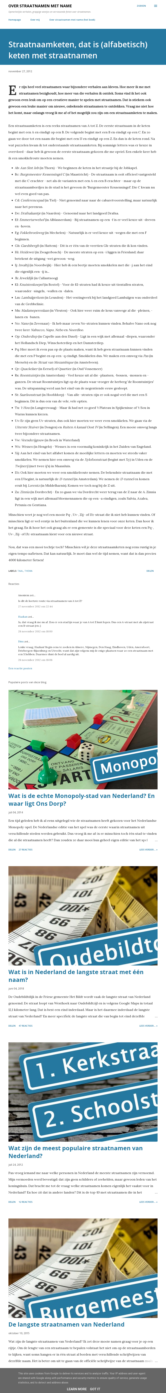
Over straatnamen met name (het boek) (72, 19)
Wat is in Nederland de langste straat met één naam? (76, 976)
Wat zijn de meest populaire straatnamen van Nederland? (75, 1152)
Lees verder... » (148, 849)
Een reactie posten (20, 668)
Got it (95, 1389)
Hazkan (23, 616)
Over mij (35, 19)
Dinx (21, 641)
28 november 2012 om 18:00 (35, 631)
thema (28, 570)
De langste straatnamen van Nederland (66, 1324)
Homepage (14, 19)
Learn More (77, 1389)
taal (20, 570)
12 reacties (25, 1201)
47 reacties (25, 1025)
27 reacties (25, 849)
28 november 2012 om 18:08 (35, 659)
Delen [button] (150, 570)
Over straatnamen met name (40, 5)
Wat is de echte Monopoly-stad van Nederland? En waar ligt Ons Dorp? (81, 800)
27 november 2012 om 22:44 (35, 606)
